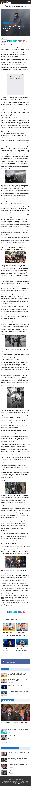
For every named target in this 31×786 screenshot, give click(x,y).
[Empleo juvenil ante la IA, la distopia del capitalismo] (4, 772)
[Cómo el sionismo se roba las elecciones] (22, 643)
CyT (17, 640)
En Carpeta (5, 22)
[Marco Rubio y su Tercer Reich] (9, 643)
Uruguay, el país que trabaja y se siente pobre (18, 752)
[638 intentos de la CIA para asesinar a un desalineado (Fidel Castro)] (4, 760)
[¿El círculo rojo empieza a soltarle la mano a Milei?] (15, 712)
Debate (4, 623)
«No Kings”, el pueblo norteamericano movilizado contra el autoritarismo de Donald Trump (19, 737)
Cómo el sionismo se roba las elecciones (18, 691)
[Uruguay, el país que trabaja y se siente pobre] (4, 754)
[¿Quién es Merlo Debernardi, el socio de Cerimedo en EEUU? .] (22, 627)
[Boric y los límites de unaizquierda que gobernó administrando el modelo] (9, 627)
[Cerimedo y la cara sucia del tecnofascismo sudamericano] (4, 766)
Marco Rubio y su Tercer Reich (15, 685)
